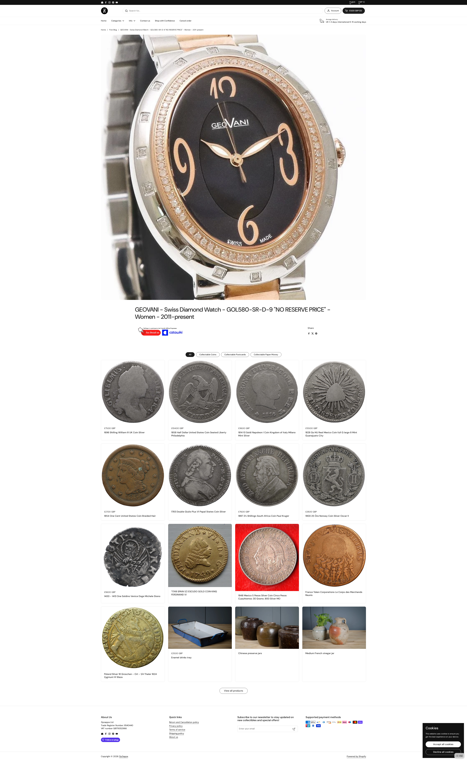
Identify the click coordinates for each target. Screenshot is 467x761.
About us (173, 737)
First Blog (113, 30)
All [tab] (190, 354)
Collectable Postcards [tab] (235, 354)
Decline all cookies (443, 751)
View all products (233, 690)
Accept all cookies (443, 744)
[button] (354, 11)
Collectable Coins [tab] (207, 354)
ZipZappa (123, 756)
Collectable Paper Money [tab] (266, 354)
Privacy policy (176, 726)
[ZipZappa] (104, 10)
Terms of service (177, 729)
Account (335, 10)
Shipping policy (176, 733)
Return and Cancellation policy (184, 722)
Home (103, 30)
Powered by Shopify (356, 756)
